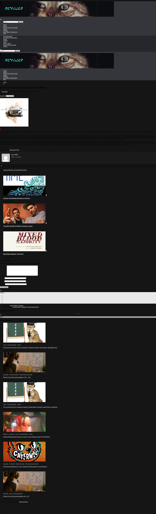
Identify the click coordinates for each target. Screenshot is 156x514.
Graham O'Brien (8, 170)
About (5, 26)
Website (2, 284)
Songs (5, 39)
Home (5, 24)
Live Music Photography (10, 37)
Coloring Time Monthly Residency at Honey (16, 198)
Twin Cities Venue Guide (10, 27)
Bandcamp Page (14, 150)
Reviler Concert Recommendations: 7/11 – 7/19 (16, 377)
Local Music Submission (10, 32)
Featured (11, 434)
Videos (5, 46)
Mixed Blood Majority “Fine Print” (13, 254)
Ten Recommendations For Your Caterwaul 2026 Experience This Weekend (25, 466)
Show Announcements (9, 45)
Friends (5, 30)
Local (4, 42)
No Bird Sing (23, 170)
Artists (5, 29)
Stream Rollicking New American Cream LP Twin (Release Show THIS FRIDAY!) (26, 437)
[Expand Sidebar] (0, 290)
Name (2, 278)
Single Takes (7, 43)
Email (2, 281)
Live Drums (16, 170)
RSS (4, 33)
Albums (5, 40)
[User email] (1, 166)
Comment (3, 275)
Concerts (5, 374)
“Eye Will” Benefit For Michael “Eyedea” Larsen (17, 226)
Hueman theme (23, 502)
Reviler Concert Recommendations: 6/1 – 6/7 (16, 496)
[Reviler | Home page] (57, 16)
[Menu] (0, 19)
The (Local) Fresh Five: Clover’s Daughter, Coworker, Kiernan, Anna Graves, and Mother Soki (30, 347)
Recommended (7, 36)
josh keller (5, 91)
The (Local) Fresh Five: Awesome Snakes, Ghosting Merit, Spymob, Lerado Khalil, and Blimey (30, 407)
